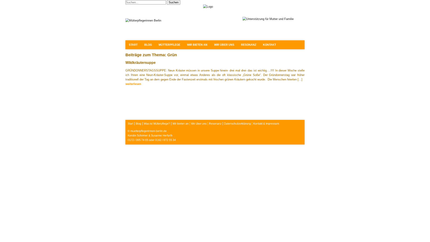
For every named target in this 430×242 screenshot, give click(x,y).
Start (133, 44)
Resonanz (248, 44)
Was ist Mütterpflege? (157, 123)
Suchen (173, 2)
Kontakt (269, 44)
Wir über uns (224, 44)
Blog (148, 44)
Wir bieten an (197, 44)
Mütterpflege (169, 44)
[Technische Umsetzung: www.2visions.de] (299, 139)
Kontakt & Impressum (266, 123)
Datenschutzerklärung (237, 123)
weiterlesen (133, 84)
